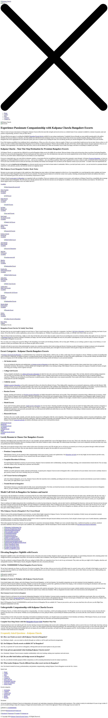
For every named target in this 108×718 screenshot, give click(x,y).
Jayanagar (13, 535)
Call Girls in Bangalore (78, 331)
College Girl (7, 693)
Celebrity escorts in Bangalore (12, 385)
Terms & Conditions (9, 682)
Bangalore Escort (6, 337)
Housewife (7, 694)
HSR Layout (15, 538)
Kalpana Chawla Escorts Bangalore (11, 354)
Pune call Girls (8, 679)
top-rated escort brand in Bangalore (86, 524)
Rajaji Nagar (15, 544)
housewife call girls (19, 420)
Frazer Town (15, 545)
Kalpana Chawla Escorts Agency (19, 716)
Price (5, 116)
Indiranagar (14, 536)
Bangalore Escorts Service (37, 136)
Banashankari (16, 530)
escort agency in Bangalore (17, 178)
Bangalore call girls (71, 454)
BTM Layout (16, 548)
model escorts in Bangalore (33, 406)
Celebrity (6, 691)
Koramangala (16, 539)
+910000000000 (12, 707)
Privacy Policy (8, 684)
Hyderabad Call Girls (9, 681)
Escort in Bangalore (19, 598)
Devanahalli (15, 532)
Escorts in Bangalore (94, 158)
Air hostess (7, 690)
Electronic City (17, 527)
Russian (6, 697)
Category (6, 117)
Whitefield (14, 533)
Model (6, 696)
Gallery (6, 114)
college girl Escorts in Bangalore (30, 374)
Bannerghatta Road (21, 542)
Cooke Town (15, 547)
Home (5, 113)
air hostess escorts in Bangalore (39, 364)
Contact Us (7, 119)
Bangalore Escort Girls (34, 622)
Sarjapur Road (17, 529)
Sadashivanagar (18, 541)
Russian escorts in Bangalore (31, 394)
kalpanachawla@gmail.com (13, 710)
